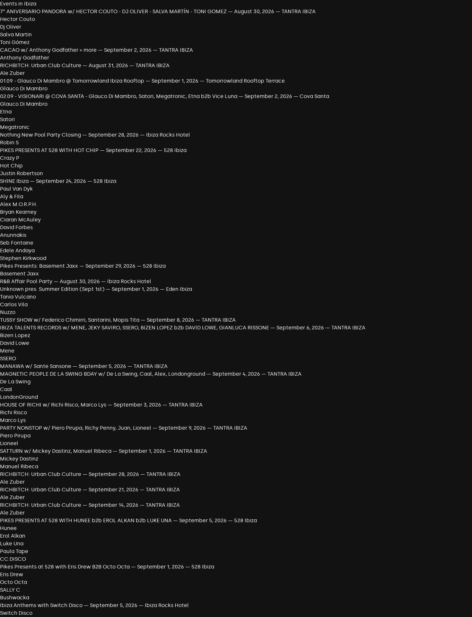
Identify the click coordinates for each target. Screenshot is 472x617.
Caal (6, 389)
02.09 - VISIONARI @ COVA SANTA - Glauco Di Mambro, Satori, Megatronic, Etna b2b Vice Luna (118, 96)
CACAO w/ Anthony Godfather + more (48, 50)
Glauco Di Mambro (24, 88)
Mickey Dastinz (19, 459)
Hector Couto (17, 19)
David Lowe (14, 343)
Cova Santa (314, 96)
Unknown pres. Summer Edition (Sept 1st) (52, 289)
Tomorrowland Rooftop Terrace (245, 81)
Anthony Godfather (24, 58)
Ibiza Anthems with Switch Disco (41, 605)
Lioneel (9, 443)
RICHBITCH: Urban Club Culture (40, 65)
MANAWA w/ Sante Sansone (35, 366)
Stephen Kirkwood (23, 258)
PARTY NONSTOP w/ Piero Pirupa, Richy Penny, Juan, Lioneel (75, 428)
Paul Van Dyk (16, 189)
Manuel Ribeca (19, 466)
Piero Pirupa (15, 436)
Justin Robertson (21, 173)
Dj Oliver (10, 27)
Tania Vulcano (18, 297)
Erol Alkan (12, 536)
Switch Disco (16, 613)
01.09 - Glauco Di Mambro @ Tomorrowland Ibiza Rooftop (72, 81)
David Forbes (16, 227)
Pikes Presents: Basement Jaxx (39, 266)
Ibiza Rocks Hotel (168, 135)
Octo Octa (13, 582)
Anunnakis (13, 235)
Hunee (8, 528)
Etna (6, 112)
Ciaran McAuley (20, 220)
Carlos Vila (14, 304)
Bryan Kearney (18, 212)
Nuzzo (7, 312)
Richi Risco (13, 412)
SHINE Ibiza (14, 181)
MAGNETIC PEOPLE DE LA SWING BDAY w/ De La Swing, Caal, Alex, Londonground (102, 374)
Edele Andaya (17, 250)
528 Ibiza (175, 150)
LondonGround (19, 397)
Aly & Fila (11, 196)
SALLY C (10, 590)
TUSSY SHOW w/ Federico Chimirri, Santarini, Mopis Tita (69, 320)
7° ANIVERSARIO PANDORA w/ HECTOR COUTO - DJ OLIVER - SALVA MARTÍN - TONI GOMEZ (114, 11)
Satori (7, 119)
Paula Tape (14, 551)
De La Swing (15, 382)
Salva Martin (16, 34)
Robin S (9, 142)
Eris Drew (11, 574)
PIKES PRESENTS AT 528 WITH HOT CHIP (49, 150)
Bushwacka (14, 598)
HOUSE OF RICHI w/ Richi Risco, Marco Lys (53, 405)
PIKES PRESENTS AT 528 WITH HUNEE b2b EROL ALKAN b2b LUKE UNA (86, 520)
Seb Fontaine (16, 243)
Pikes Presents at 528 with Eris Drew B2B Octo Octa (65, 567)
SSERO (8, 358)
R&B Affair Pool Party (26, 281)
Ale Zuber (12, 73)
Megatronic (15, 127)
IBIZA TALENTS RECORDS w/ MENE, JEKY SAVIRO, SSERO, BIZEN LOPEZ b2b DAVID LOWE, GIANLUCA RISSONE (134, 328)
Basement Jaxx (19, 274)
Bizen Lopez (15, 335)
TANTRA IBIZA (299, 11)
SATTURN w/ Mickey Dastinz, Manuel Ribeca (55, 451)
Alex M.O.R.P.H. (18, 204)
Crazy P (9, 158)
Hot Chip (11, 166)
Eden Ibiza (179, 289)
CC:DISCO (13, 559)
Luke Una (11, 544)
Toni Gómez (15, 42)
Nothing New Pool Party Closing (40, 135)
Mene (7, 351)
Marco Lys (13, 420)
